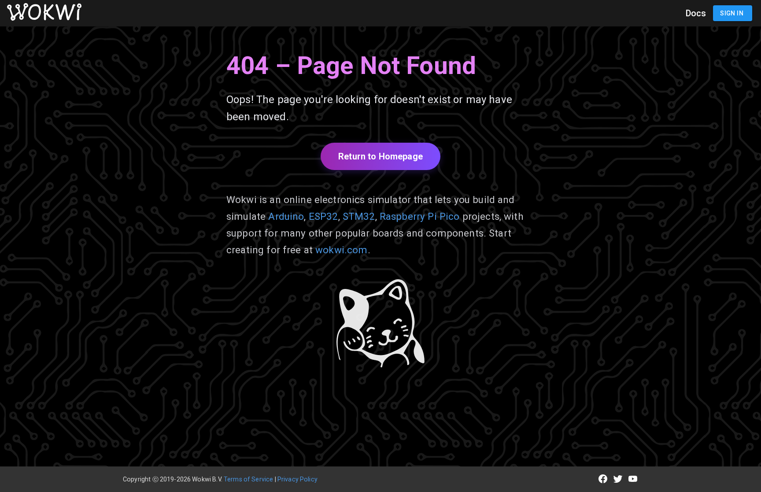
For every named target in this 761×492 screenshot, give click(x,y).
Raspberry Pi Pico (420, 216)
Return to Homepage (380, 156)
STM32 (359, 216)
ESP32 (323, 216)
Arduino (286, 216)
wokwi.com (341, 249)
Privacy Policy (297, 479)
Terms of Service (248, 479)
